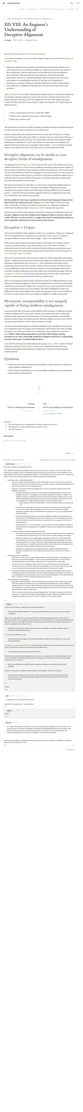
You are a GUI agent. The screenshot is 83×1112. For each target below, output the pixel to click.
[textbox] (39, 443)
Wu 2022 (28, 525)
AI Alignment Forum (31, 40)
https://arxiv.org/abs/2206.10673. (20, 645)
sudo (7, 696)
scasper (8, 40)
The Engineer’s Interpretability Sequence (29, 19)
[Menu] (4, 3)
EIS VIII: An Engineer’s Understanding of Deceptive (26, 29)
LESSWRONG (13, 3)
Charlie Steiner (10, 464)
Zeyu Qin (8, 723)
